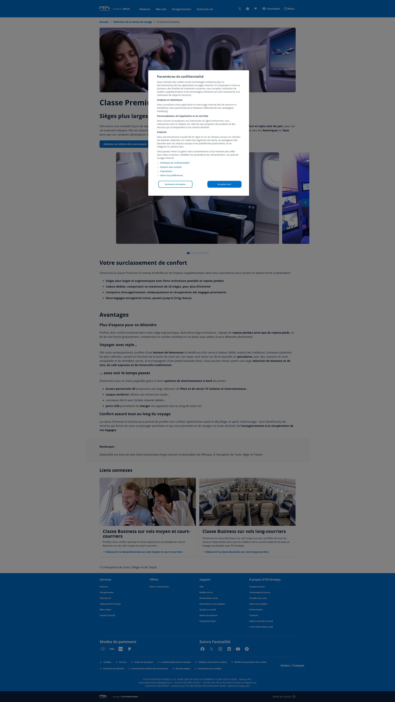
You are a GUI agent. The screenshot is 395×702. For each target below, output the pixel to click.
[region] (198, 133)
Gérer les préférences (171, 175)
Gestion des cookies (171, 166)
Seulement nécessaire (175, 184)
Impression (166, 171)
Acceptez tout (224, 184)
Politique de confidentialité (174, 162)
